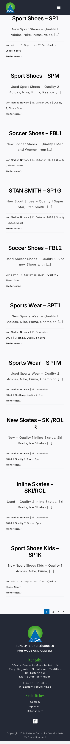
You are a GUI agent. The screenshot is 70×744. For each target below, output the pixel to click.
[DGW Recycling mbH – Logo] (10, 4)
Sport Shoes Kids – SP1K (35, 551)
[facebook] (35, 721)
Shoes (9, 50)
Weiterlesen (13, 56)
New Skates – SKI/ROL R (35, 423)
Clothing (20, 337)
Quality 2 (52, 274)
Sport (17, 50)
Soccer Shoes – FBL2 (35, 247)
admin (14, 45)
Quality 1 (52, 45)
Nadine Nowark (20, 102)
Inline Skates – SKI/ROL (35, 487)
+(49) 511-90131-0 (35, 683)
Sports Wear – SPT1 (35, 305)
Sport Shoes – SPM (35, 75)
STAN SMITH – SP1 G (35, 190)
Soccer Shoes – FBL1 (35, 133)
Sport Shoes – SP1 (35, 18)
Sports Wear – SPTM (35, 362)
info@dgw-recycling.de (35, 686)
